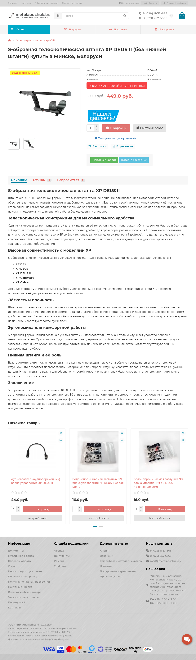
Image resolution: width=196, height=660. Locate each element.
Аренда (59, 550)
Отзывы (41, 180)
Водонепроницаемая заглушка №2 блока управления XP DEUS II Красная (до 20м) (159, 482)
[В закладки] (60, 433)
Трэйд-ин (60, 566)
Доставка (120, 29)
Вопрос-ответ (70, 180)
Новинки (106, 566)
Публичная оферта (21, 555)
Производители (111, 576)
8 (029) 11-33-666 (155, 13)
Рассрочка (166, 29)
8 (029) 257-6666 (155, 18)
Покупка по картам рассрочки (29, 581)
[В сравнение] (60, 440)
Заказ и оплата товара (23, 597)
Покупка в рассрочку (22, 576)
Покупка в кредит (104, 159)
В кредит (75, 29)
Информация (19, 543)
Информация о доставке (25, 571)
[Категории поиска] (58, 15)
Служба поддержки (71, 543)
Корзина (26, 3)
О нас (12, 566)
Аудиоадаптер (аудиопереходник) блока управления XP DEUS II (35, 481)
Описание (19, 180)
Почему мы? (16, 602)
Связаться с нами (72, 3)
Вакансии (106, 555)
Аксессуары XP (45, 40)
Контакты (14, 607)
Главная (12, 3)
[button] (8, 475)
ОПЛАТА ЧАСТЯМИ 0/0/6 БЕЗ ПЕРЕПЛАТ (116, 86)
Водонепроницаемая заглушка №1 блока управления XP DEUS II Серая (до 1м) (98, 482)
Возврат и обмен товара (24, 592)
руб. (150, 3)
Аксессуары (23, 40)
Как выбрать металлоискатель (121, 560)
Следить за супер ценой (116, 138)
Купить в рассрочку (133, 159)
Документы (16, 550)
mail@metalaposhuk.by (165, 560)
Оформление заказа (46, 3)
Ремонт (59, 560)
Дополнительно (114, 543)
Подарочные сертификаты (118, 571)
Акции (104, 550)
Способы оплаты (19, 560)
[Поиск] (125, 16)
